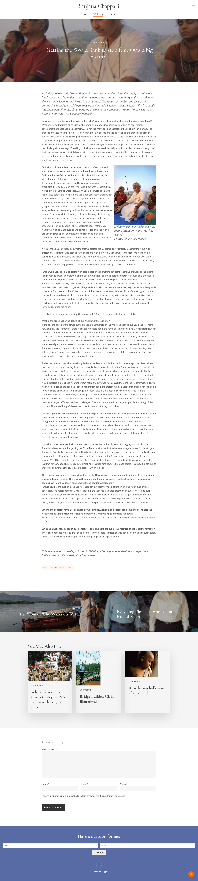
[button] (193, 6)
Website (124, 784)
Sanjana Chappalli (99, 6)
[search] (187, 6)
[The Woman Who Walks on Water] (49, 611)
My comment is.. (50, 749)
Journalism (99, 42)
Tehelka (70, 568)
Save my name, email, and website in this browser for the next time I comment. (84, 796)
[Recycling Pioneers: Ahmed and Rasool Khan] (148, 611)
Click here (99, 852)
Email (84, 784)
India (45, 568)
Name (45, 784)
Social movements (57, 568)
